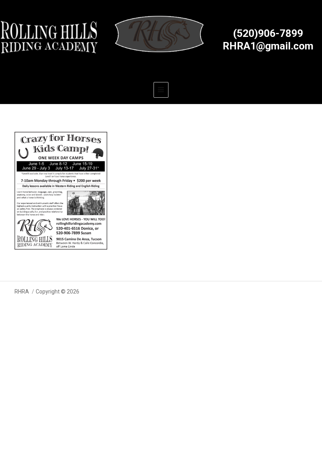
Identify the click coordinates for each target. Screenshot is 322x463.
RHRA (22, 291)
